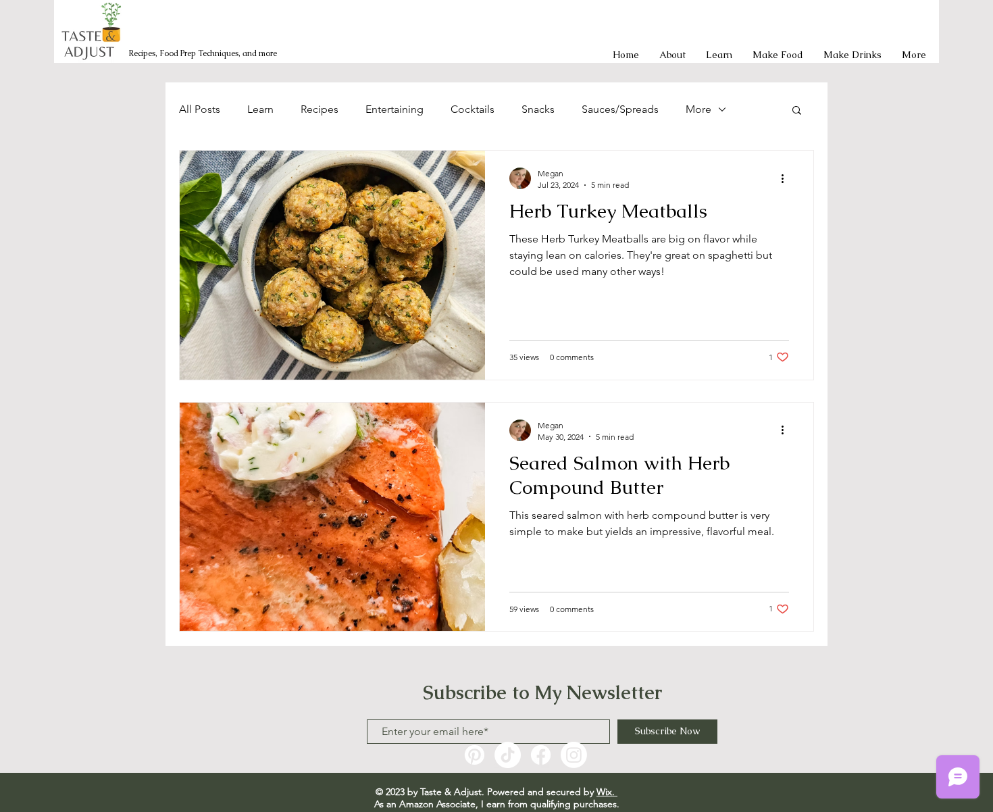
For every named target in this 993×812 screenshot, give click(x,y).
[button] (796, 111)
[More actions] (787, 178)
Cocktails (472, 109)
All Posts (199, 109)
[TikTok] (507, 755)
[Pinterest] (474, 755)
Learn (260, 109)
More (698, 109)
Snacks (538, 109)
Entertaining (394, 109)
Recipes (319, 109)
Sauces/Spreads (620, 109)
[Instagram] (574, 755)
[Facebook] (541, 755)
